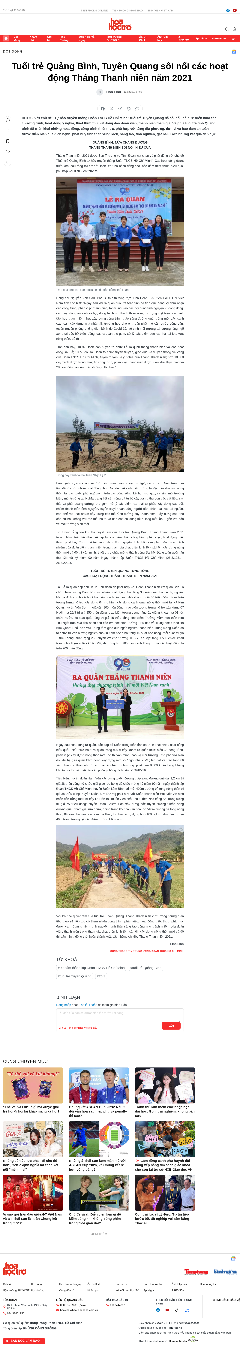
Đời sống (17, 38)
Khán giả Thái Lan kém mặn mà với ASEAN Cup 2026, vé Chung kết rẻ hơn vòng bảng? (97, 1165)
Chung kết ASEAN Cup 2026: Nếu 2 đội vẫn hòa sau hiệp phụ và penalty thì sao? (98, 1111)
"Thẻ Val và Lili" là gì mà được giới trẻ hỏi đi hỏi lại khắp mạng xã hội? (31, 1109)
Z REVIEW (183, 38)
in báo (128, 109)
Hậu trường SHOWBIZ (114, 38)
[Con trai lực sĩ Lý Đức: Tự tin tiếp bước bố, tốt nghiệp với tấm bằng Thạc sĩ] (165, 1193)
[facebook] (228, 11)
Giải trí (49, 38)
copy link (120, 109)
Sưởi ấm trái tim (153, 1284)
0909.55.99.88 (68, 1305)
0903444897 (117, 1305)
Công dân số (66, 1290)
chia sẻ (102, 109)
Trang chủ (6, 38)
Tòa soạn (10, 1299)
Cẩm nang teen (209, 1284)
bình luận (137, 109)
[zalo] (189, 1310)
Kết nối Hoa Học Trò (128, 1290)
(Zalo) (82, 1305)
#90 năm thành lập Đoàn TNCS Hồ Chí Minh (91, 968)
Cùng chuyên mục (25, 1061)
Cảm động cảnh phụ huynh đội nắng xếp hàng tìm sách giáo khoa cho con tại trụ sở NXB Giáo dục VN (164, 1165)
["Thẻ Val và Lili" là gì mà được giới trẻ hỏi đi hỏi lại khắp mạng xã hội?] (33, 1085)
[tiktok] (179, 1310)
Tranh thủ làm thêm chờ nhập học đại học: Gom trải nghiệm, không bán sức (165, 1111)
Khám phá (33, 38)
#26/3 (101, 976)
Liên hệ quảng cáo (69, 1299)
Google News (234, 52)
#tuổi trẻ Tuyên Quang (74, 976)
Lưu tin (7, 141)
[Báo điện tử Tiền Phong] (196, 1272)
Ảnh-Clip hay (163, 38)
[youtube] (234, 11)
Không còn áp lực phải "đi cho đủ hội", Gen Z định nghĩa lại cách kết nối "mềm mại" (30, 1165)
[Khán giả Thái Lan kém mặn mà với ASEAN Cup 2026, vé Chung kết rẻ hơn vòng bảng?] (99, 1139)
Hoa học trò (15, 1268)
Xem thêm (234, 38)
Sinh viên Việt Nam (160, 10)
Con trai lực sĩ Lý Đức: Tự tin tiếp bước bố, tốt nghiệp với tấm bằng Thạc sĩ (162, 1219)
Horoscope (219, 38)
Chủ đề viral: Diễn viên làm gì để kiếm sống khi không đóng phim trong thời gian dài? (95, 1219)
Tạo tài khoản (88, 1004)
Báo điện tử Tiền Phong (120, 24)
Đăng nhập (63, 1004)
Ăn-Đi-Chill (143, 38)
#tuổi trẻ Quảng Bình (145, 968)
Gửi (171, 1025)
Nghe (7, 120)
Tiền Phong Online (94, 10)
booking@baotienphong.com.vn (79, 1309)
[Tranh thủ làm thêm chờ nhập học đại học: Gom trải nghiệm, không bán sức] (165, 1085)
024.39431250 (15, 1313)
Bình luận (7, 151)
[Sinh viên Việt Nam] (225, 1272)
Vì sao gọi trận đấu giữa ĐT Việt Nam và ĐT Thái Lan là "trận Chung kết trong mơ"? (32, 1219)
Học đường (64, 38)
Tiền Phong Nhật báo (127, 10)
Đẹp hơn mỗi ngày (87, 38)
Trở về (7, 162)
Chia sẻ (7, 130)
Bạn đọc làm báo (25, 1340)
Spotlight (201, 38)
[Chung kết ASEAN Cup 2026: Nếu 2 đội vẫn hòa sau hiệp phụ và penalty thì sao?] (99, 1085)
